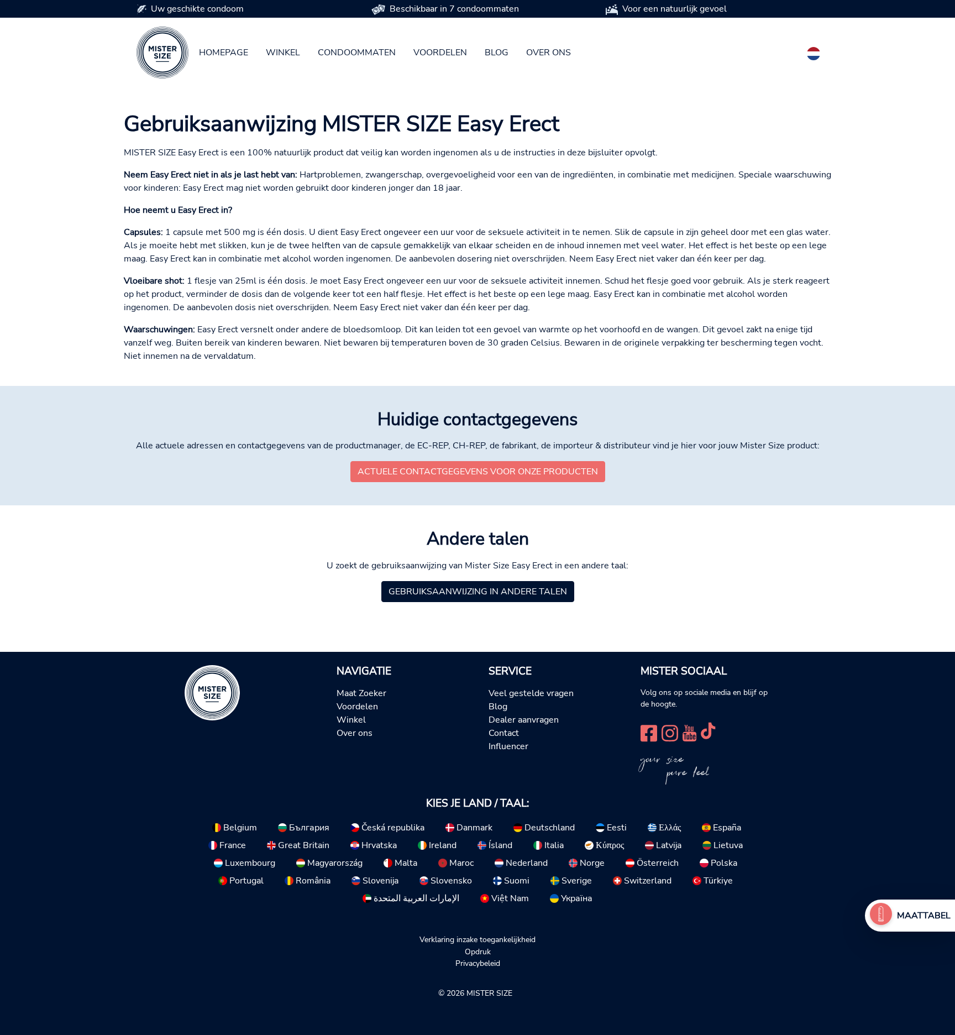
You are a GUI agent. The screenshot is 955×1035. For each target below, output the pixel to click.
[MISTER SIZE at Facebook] (649, 731)
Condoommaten (357, 52)
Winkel (283, 52)
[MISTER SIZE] (212, 692)
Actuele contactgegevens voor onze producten (478, 472)
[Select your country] (813, 51)
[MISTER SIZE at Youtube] (689, 731)
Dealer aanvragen (524, 720)
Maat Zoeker (361, 693)
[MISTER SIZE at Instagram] (670, 731)
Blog (496, 52)
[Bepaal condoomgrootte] (881, 916)
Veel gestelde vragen (531, 693)
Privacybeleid (477, 963)
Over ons (548, 52)
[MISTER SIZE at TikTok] (708, 731)
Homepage (223, 52)
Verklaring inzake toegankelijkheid (477, 939)
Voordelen (440, 52)
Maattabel (924, 915)
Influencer (508, 746)
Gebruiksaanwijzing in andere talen (478, 592)
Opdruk (478, 951)
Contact (504, 733)
